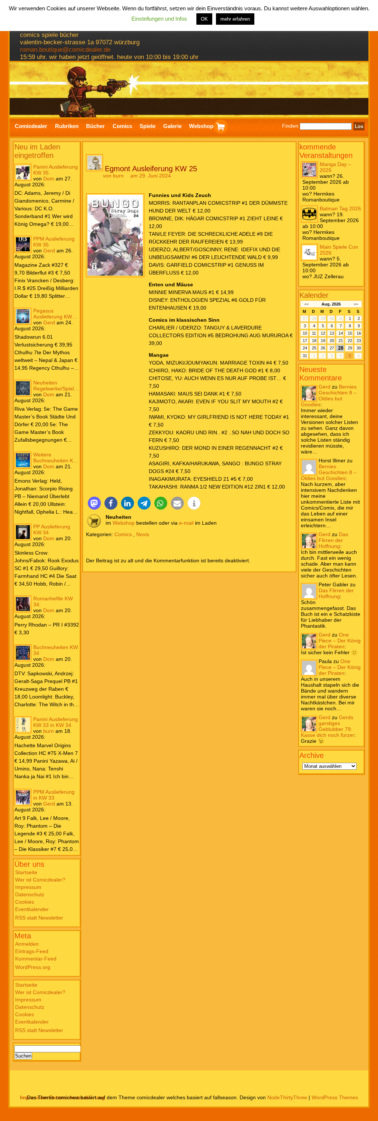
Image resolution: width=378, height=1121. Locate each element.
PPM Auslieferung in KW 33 (54, 795)
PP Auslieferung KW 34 (51, 529)
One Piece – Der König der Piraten (340, 640)
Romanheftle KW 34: (53, 601)
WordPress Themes (335, 1097)
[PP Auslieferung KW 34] (22, 532)
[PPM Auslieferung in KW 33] (22, 797)
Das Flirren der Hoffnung (333, 540)
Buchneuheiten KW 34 (55, 650)
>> (356, 304)
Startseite (26, 872)
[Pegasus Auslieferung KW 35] (22, 316)
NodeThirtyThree (287, 1097)
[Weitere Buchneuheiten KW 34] (22, 460)
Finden (290, 126)
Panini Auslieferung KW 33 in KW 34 (55, 722)
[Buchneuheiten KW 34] (22, 652)
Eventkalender (32, 909)
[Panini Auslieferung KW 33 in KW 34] (22, 724)
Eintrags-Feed (31, 951)
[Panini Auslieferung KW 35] (22, 172)
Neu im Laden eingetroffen (37, 151)
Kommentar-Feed (35, 959)
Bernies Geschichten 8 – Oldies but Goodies (329, 395)
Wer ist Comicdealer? (40, 880)
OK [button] (204, 19)
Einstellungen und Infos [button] (159, 18)
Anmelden (27, 944)
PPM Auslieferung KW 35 (54, 242)
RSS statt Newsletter (39, 918)
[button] (94, 503)
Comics (123, 534)
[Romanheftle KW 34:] (22, 604)
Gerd (49, 250)
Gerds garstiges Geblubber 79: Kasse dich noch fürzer (327, 726)
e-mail (186, 523)
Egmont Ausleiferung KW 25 (151, 169)
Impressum (28, 887)
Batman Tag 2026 (340, 208)
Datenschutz (29, 894)
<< (306, 304)
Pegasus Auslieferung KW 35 (52, 314)
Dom (48, 179)
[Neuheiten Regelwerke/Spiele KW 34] (22, 388)
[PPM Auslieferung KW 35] (22, 244)
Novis (142, 534)
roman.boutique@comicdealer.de (65, 49)
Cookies (24, 902)
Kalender (314, 295)
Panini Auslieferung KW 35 (55, 170)
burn (48, 731)
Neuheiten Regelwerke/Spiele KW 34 (55, 386)
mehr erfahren (235, 19)
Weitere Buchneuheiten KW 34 (55, 457)
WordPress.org (32, 967)
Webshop (124, 523)
